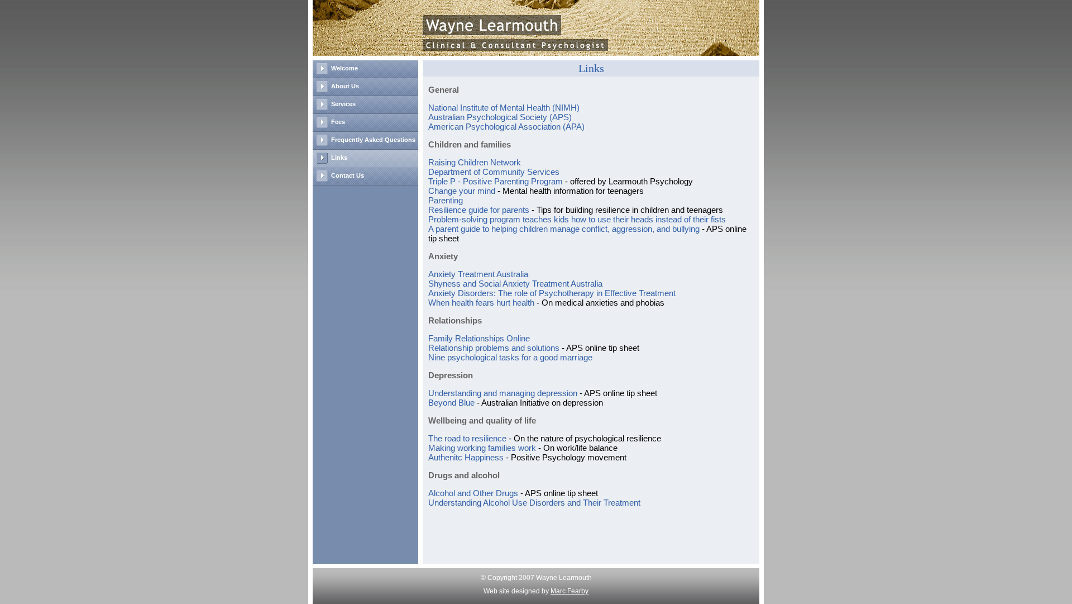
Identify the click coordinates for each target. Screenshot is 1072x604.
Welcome (344, 68)
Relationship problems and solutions (493, 348)
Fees (338, 121)
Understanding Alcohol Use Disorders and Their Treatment (534, 502)
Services (343, 104)
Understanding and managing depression (502, 393)
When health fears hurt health (481, 302)
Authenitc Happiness (466, 457)
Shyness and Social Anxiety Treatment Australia (515, 283)
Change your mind (461, 191)
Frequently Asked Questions (373, 139)
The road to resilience (467, 438)
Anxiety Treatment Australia (478, 274)
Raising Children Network (474, 162)
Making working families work (482, 448)
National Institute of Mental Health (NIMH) (504, 107)
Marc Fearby (569, 591)
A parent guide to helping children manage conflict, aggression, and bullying (564, 229)
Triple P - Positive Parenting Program (495, 181)
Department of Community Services (493, 172)
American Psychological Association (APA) (506, 126)
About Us (345, 86)
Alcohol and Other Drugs (473, 493)
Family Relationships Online (479, 338)
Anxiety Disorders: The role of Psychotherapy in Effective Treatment (552, 293)
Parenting (445, 200)
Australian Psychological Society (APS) (500, 117)
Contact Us (347, 175)
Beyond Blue (451, 402)
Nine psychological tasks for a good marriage (510, 357)
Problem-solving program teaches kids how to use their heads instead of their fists (577, 219)
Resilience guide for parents (478, 210)
